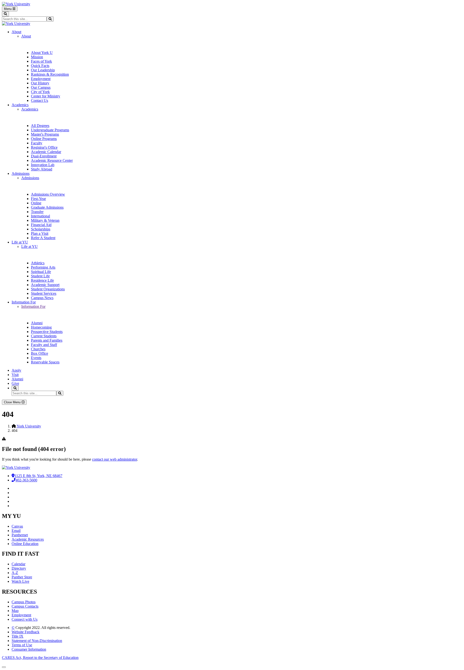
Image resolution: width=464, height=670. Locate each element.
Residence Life (42, 280)
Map (15, 611)
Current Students (44, 336)
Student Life (40, 276)
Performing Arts (43, 267)
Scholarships (40, 229)
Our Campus (41, 87)
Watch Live (20, 581)
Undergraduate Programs (50, 130)
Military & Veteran (45, 220)
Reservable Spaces (45, 362)
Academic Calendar (46, 152)
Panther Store (22, 577)
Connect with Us (24, 619)
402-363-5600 (26, 480)
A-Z (15, 573)
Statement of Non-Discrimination (37, 641)
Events (36, 358)
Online (36, 203)
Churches (38, 349)
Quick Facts (40, 66)
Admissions (20, 173)
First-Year (38, 199)
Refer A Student (43, 238)
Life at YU (20, 242)
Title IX (17, 636)
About (16, 32)
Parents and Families (46, 340)
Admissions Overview (48, 194)
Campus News (42, 298)
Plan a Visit (39, 233)
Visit (15, 375)
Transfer (37, 212)
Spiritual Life (41, 272)
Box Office (39, 353)
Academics (20, 105)
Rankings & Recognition (50, 74)
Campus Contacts (25, 606)
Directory (19, 568)
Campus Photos (24, 602)
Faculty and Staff (44, 345)
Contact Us (39, 100)
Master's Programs (45, 134)
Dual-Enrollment (44, 156)
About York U (42, 53)
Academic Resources (28, 539)
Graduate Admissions (47, 207)
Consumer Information (29, 649)
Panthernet (20, 535)
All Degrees (40, 126)
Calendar (18, 564)
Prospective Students (47, 332)
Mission (37, 57)
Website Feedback (25, 632)
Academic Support (45, 285)
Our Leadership (43, 70)
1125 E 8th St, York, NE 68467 (38, 476)
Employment (41, 79)
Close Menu (13, 402)
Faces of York (41, 61)
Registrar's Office (44, 147)
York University (28, 426)
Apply (16, 370)
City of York (40, 92)
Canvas (17, 526)
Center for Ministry (45, 96)
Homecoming (41, 327)
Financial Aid (41, 225)
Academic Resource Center (52, 160)
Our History (40, 83)
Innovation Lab (42, 165)
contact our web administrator (114, 459)
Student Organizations (48, 289)
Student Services (43, 293)
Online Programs (44, 139)
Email (16, 531)
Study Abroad (41, 169)
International (40, 216)
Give (15, 383)
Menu (8, 9)
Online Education (25, 544)
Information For (24, 302)
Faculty (36, 143)
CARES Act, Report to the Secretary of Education (40, 657)
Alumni (37, 323)
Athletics (37, 263)
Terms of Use (22, 645)
